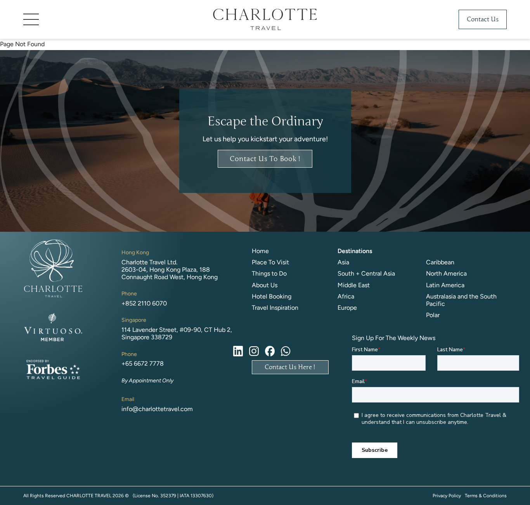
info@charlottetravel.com (157, 409)
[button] (81, 19)
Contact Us (483, 19)
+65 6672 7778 (142, 363)
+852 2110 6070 (144, 303)
